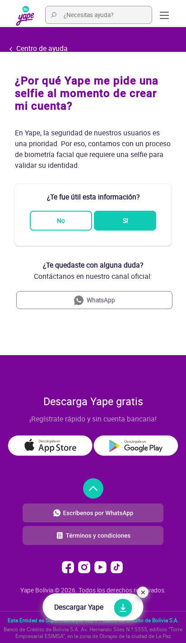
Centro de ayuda (41, 48)
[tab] (93, 93)
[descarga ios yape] (50, 445)
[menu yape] (25, 15)
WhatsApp (101, 300)
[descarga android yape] (136, 445)
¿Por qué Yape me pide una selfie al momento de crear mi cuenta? (86, 93)
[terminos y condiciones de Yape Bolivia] (93, 542)
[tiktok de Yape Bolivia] (116, 567)
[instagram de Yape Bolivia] (84, 567)
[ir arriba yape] (93, 488)
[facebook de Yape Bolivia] (67, 567)
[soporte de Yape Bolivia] (93, 512)
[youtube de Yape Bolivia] (100, 567)
